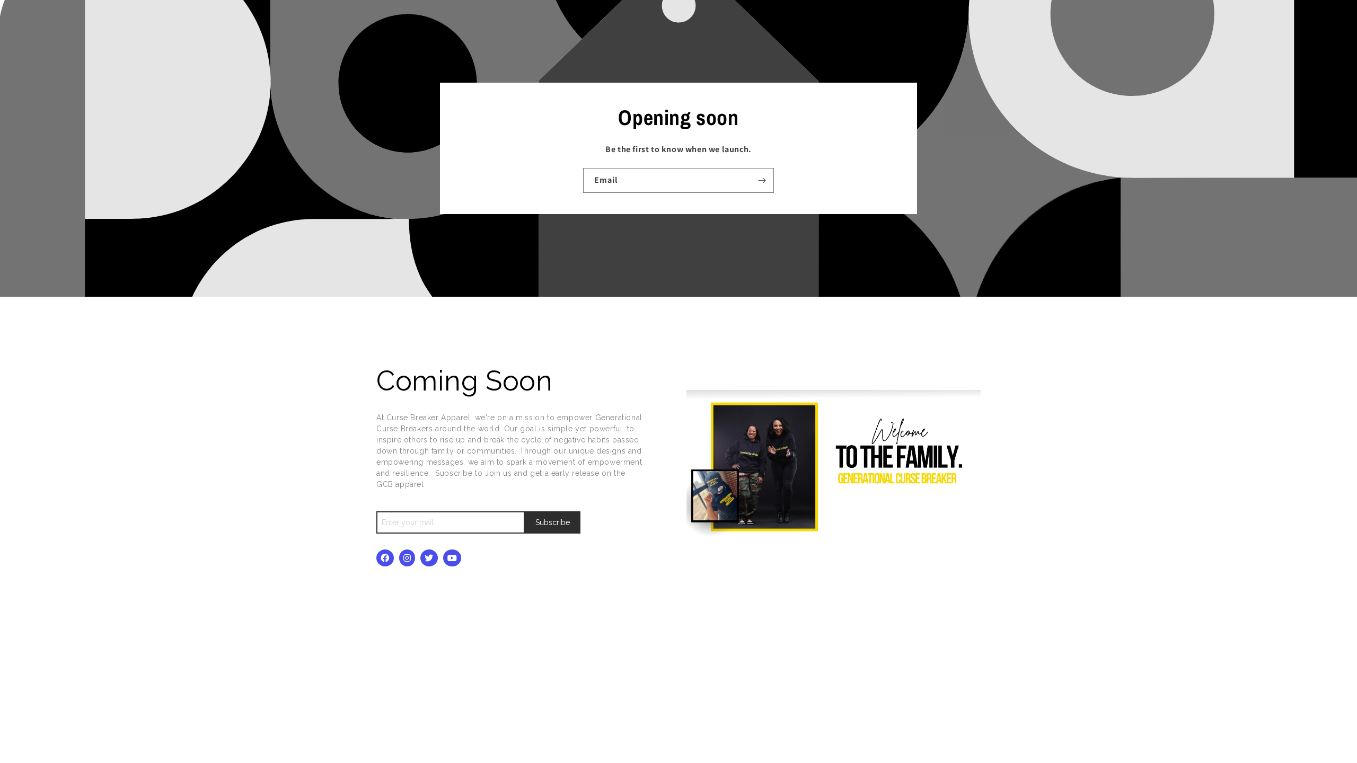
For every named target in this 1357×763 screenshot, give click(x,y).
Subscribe (552, 522)
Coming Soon (468, 381)
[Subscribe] (761, 180)
